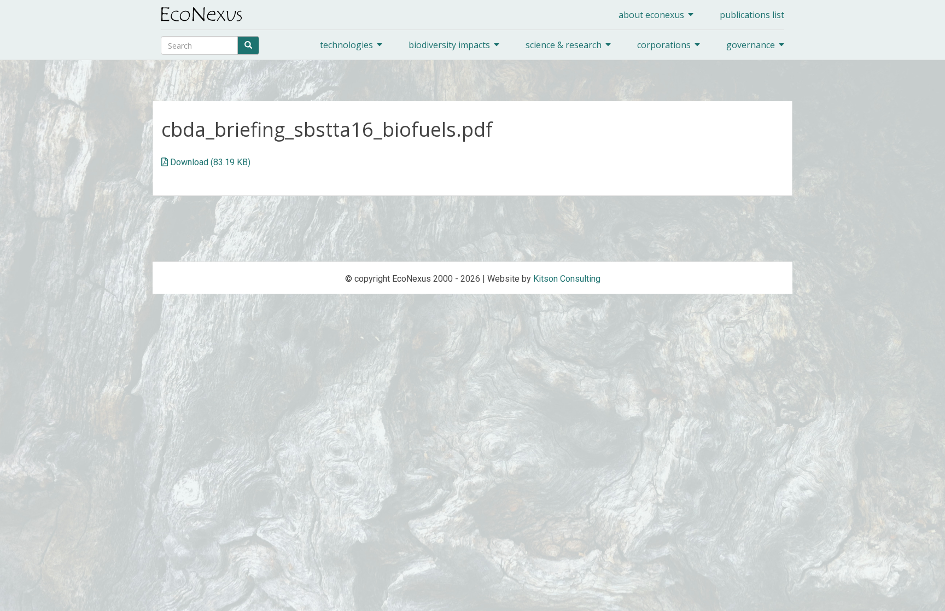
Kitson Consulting (566, 279)
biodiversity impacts (449, 45)
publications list (752, 15)
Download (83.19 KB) (210, 162)
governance (750, 45)
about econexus (651, 15)
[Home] (205, 14)
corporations (664, 45)
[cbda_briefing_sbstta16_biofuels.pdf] (164, 162)
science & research (564, 45)
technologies (346, 45)
